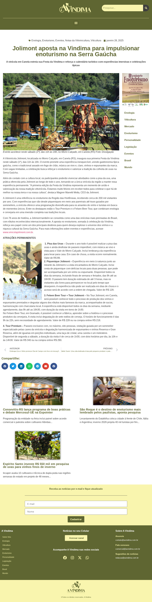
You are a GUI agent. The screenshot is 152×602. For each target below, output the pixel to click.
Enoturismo (48, 40)
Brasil (127, 160)
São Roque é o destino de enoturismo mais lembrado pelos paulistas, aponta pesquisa (110, 411)
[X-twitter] (79, 557)
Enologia (36, 40)
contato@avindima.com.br (126, 540)
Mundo (128, 167)
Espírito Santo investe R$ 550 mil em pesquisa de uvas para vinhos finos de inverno (36, 465)
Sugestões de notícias (126, 554)
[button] (76, 22)
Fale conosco (122, 545)
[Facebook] (65, 557)
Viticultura (96, 40)
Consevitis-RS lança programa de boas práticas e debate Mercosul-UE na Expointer (36, 411)
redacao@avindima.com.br (126, 558)
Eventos (59, 40)
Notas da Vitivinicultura (77, 40)
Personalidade (132, 140)
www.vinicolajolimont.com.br (18, 232)
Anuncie (119, 536)
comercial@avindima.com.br (127, 549)
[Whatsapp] (87, 557)
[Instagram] (72, 557)
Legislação (130, 147)
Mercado (129, 126)
